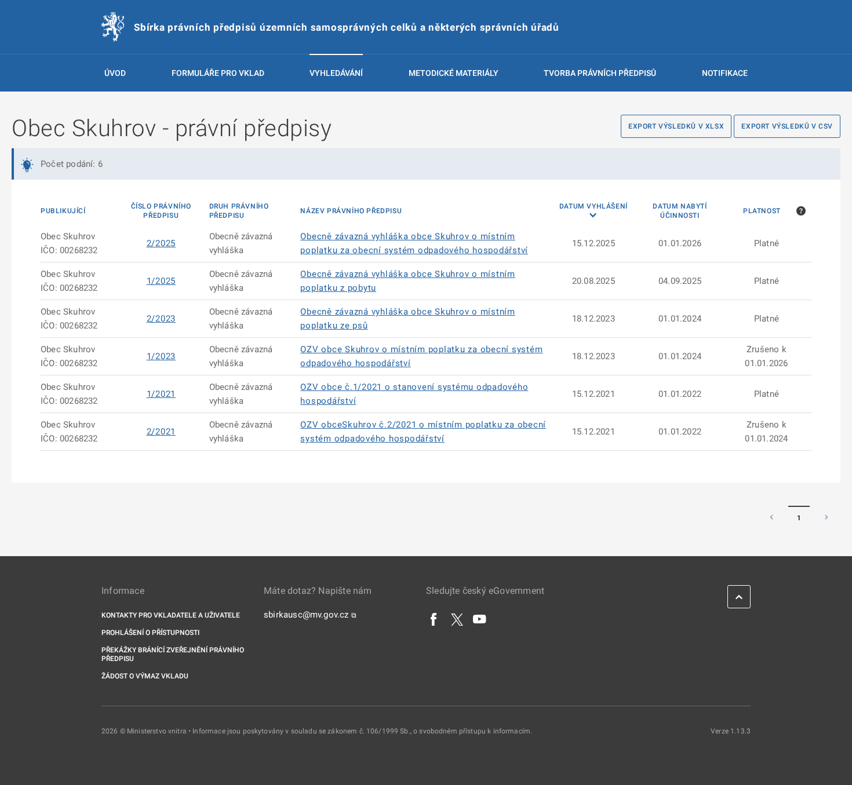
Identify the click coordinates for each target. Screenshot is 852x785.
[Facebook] (434, 619)
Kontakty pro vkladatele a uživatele (170, 615)
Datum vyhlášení (593, 206)
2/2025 (161, 243)
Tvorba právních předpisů (600, 73)
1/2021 (161, 394)
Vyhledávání (336, 73)
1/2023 (161, 356)
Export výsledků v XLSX (676, 126)
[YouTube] (480, 619)
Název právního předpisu (351, 211)
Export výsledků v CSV (787, 126)
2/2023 (161, 318)
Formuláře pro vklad (218, 73)
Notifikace (725, 73)
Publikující (63, 211)
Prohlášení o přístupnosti (150, 633)
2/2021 (161, 431)
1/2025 (161, 281)
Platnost (762, 211)
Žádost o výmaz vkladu (144, 676)
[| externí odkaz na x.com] (457, 619)
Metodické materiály (453, 73)
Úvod (115, 73)
